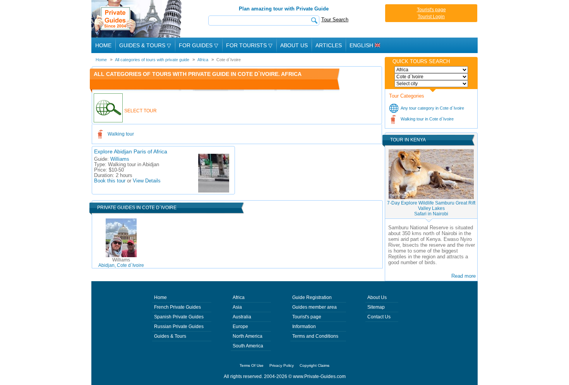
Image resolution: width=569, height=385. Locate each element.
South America (248, 346)
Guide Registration (312, 297)
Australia (242, 317)
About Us (294, 45)
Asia (237, 307)
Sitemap (376, 307)
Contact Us (379, 317)
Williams (119, 159)
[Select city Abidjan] (431, 83)
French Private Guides (177, 307)
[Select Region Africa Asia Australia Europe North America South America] (431, 69)
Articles (328, 45)
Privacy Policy (281, 365)
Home (103, 45)
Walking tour (121, 134)
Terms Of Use (252, 365)
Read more (463, 276)
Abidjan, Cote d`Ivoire (121, 262)
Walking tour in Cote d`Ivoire (427, 119)
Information (304, 326)
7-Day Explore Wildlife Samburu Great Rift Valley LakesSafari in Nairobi (431, 208)
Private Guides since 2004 (137, 19)
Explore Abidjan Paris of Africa (130, 151)
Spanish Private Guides (179, 317)
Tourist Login (431, 16)
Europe (240, 326)
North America (247, 336)
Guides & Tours (170, 336)
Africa (239, 297)
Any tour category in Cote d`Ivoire (432, 108)
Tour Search (334, 19)
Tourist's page (431, 9)
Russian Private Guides (179, 326)
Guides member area (314, 307)
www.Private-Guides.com (319, 376)
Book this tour (109, 181)
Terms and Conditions (315, 336)
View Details (147, 181)
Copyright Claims (314, 365)
